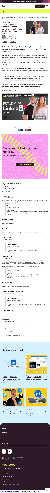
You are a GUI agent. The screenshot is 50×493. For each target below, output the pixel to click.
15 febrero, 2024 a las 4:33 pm (13, 300)
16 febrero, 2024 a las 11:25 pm (8, 230)
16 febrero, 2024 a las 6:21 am (13, 270)
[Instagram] (5, 469)
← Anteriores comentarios (8, 328)
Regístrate (40, 6)
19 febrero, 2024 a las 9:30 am (13, 207)
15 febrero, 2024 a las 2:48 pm (8, 321)
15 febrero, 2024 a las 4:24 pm (8, 293)
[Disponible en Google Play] (19, 458)
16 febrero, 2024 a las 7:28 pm (8, 239)
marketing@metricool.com (13, 276)
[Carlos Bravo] (4, 37)
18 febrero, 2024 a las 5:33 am (8, 220)
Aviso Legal (4, 481)
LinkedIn (5, 41)
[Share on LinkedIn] (25, 130)
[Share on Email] (30, 130)
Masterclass (13, 41)
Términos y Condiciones (7, 473)
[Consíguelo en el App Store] (7, 458)
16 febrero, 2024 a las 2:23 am (8, 258)
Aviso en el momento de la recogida (11, 491)
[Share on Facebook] (19, 130)
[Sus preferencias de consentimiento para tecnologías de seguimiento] (47, 490)
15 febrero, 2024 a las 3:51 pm (8, 312)
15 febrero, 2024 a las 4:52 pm (8, 283)
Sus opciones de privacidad (29, 491)
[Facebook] (3, 469)
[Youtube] (16, 469)
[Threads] (13, 469)
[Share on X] (22, 130)
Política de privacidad (7, 476)
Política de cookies (6, 479)
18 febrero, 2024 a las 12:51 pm (8, 197)
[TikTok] (8, 469)
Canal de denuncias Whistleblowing (10, 484)
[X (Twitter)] (11, 469)
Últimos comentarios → (7, 331)
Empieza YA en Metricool (25, 164)
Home (3, 17)
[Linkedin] (19, 469)
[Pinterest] (22, 469)
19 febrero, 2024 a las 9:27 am (8, 188)
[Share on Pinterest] (27, 130)
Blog (3, 11)
